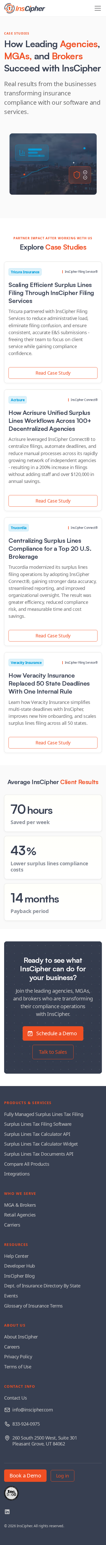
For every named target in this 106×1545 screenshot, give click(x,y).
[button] (97, 8)
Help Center (16, 1256)
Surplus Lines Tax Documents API (38, 1154)
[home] (24, 8)
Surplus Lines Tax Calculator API (37, 1134)
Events (11, 1296)
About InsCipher (21, 1337)
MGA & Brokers (20, 1205)
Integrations (17, 1174)
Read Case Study (53, 373)
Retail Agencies (20, 1215)
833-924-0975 (26, 1424)
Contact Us (15, 1398)
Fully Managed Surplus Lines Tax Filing (43, 1114)
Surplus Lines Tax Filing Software (38, 1124)
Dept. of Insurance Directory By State (42, 1286)
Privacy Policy (18, 1356)
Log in (62, 1476)
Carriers (12, 1225)
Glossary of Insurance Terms (33, 1306)
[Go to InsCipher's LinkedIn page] (7, 1512)
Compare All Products (26, 1164)
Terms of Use (17, 1366)
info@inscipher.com (32, 1410)
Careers (12, 1347)
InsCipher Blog (19, 1276)
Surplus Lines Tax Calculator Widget (41, 1144)
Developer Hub (19, 1266)
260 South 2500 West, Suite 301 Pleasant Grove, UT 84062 (44, 1441)
